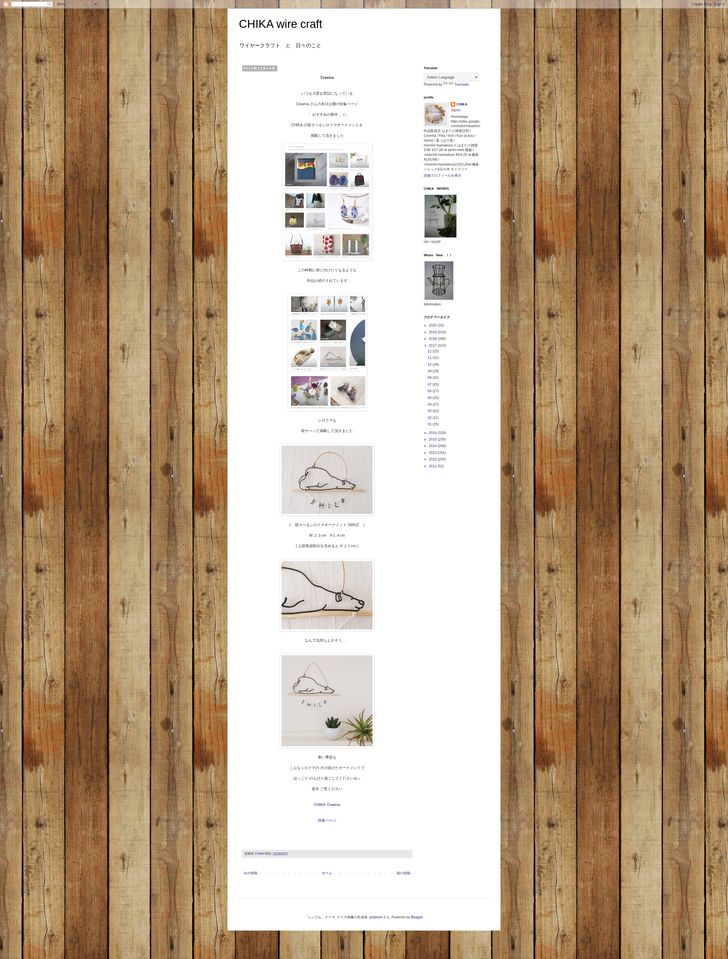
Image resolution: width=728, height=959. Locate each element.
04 (430, 404)
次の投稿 (250, 873)
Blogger (417, 917)
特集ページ (327, 820)
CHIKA (462, 104)
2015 (433, 439)
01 (430, 424)
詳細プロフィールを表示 (442, 175)
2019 (433, 332)
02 (430, 418)
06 (430, 391)
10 (430, 365)
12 (430, 351)
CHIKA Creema (327, 805)
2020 (433, 325)
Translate (461, 84)
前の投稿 (403, 873)
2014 (433, 446)
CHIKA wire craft (280, 24)
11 (430, 358)
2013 (433, 453)
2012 (433, 459)
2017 (433, 346)
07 (430, 385)
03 (430, 411)
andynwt (375, 917)
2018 (433, 339)
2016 (433, 433)
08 (430, 378)
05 (430, 398)
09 (430, 371)
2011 (433, 466)
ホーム (327, 873)
